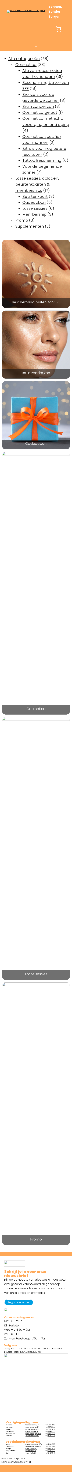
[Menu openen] (36, 46)
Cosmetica (36, 709)
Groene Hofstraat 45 (32, 1429)
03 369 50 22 (51, 1429)
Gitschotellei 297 (31, 1451)
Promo (36, 1240)
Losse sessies (36, 974)
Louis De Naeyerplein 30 (33, 1434)
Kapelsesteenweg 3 (32, 1425)
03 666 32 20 (51, 1425)
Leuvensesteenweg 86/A (34, 1444)
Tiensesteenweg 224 (32, 1436)
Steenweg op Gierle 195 (33, 1446)
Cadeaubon (36, 444)
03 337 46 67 (51, 1451)
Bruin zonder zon (36, 373)
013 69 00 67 (51, 1444)
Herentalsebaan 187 (32, 1432)
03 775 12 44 (51, 1427)
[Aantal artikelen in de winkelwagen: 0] (58, 29)
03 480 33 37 (51, 1453)
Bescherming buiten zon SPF (36, 303)
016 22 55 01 (51, 1436)
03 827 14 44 (51, 1449)
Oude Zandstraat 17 (32, 1427)
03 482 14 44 (51, 1432)
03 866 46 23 (51, 1434)
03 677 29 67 (51, 1446)
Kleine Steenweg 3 (31, 1449)
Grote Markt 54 (31, 1453)
